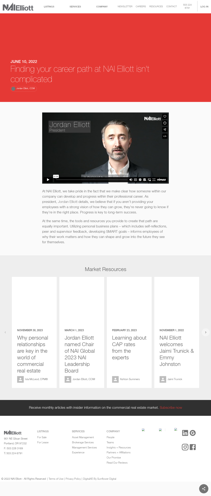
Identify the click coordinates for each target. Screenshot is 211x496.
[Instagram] (185, 447)
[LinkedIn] (185, 433)
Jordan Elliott (67, 202)
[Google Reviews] (193, 433)
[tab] (49, 6)
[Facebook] (193, 447)
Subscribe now (171, 408)
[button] (24, 88)
